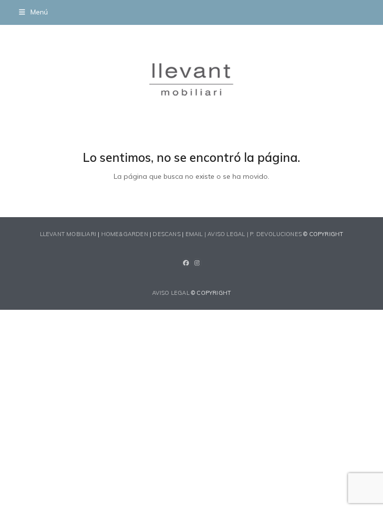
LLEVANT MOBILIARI (69, 234)
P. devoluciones (276, 234)
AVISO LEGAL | (228, 234)
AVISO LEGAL (171, 292)
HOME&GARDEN (124, 234)
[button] (33, 11)
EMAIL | (197, 234)
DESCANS (166, 234)
